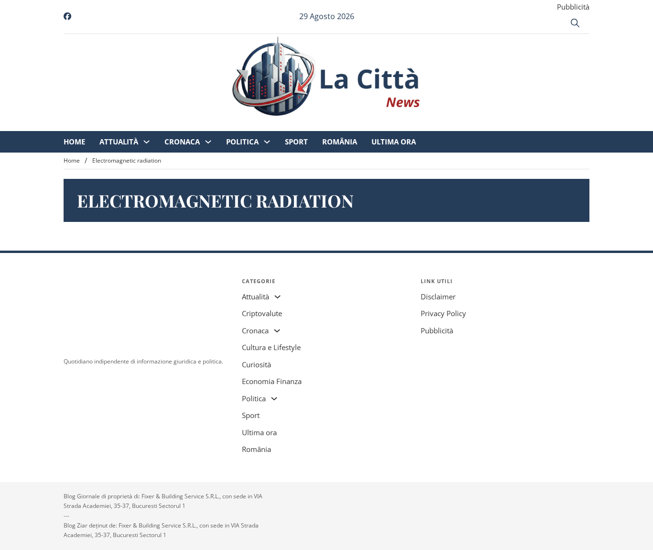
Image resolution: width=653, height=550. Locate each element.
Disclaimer (438, 296)
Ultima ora (473, 124)
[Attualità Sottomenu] (226, 124)
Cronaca (262, 124)
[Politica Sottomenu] (346, 124)
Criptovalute (262, 313)
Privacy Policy (443, 313)
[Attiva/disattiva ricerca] (575, 23)
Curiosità (256, 364)
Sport (376, 124)
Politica (322, 124)
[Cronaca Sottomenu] (288, 124)
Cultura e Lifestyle (271, 347)
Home (154, 124)
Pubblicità (573, 6)
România (419, 124)
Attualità (198, 124)
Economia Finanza (272, 381)
